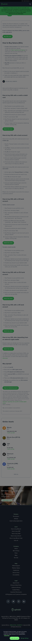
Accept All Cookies (14, 638)
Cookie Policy (6, 635)
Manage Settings (25, 638)
